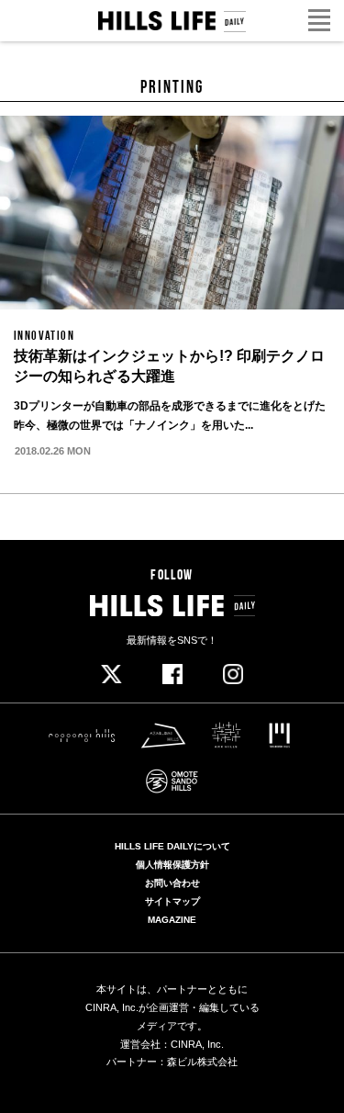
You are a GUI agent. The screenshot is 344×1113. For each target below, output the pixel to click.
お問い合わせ (172, 883)
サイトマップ (172, 901)
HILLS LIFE (172, 21)
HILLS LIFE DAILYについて (172, 846)
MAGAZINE (172, 920)
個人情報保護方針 (172, 865)
